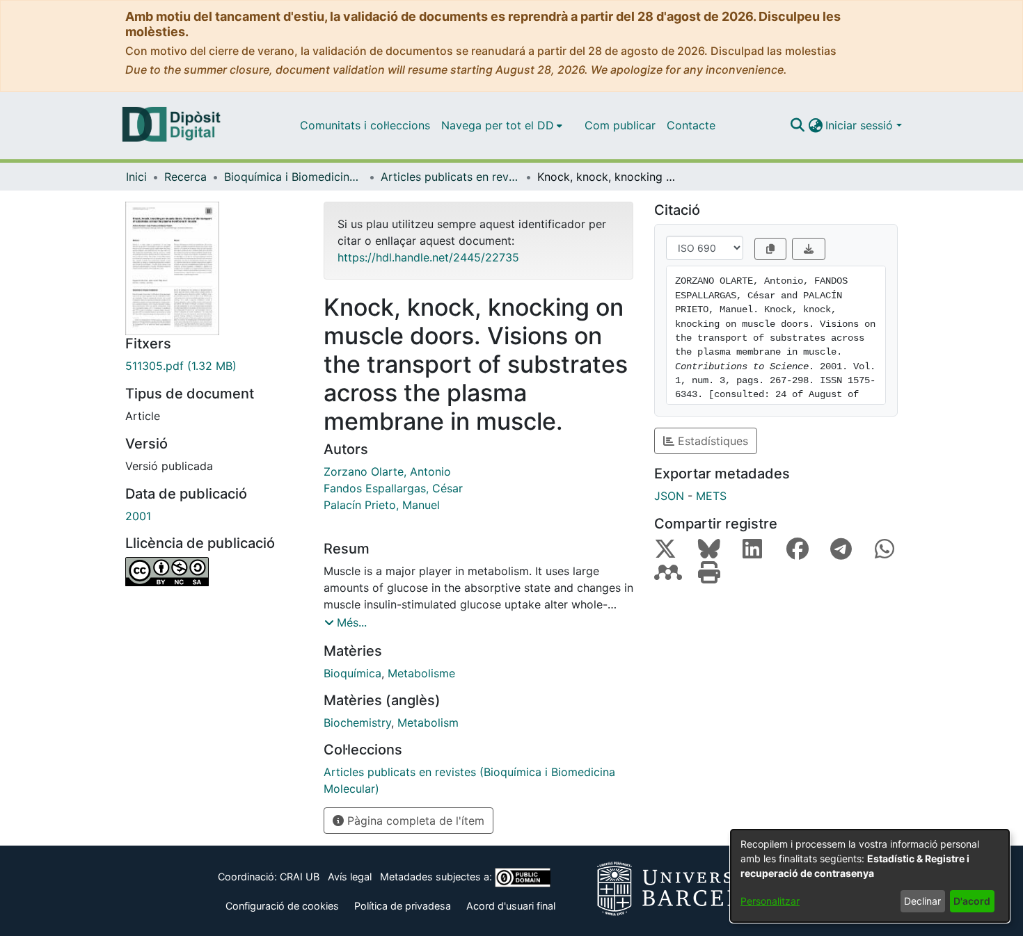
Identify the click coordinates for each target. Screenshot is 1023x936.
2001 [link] (138, 516)
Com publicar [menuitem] (620, 125)
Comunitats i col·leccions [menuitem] (365, 125)
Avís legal (350, 876)
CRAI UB (299, 876)
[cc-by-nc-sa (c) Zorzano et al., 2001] (214, 571)
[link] (214, 365)
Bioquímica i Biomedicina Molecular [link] (293, 177)
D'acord (971, 901)
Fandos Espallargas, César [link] (393, 488)
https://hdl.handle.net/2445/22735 (428, 257)
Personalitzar (770, 901)
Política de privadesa (402, 906)
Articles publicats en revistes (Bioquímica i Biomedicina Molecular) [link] (450, 177)
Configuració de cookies (282, 906)
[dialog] (870, 876)
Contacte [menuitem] (691, 125)
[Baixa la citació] (808, 249)
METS (711, 496)
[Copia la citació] (770, 249)
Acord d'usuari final (510, 906)
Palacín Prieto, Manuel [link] (382, 505)
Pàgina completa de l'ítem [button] (414, 821)
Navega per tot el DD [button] (497, 125)
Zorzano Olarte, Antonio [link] (387, 471)
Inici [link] (136, 177)
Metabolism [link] (428, 722)
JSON (669, 496)
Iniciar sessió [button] (860, 125)
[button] (797, 125)
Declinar (922, 901)
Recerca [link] (185, 177)
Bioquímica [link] (352, 673)
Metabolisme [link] (421, 673)
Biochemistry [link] (357, 722)
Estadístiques (711, 441)
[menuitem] (501, 125)
